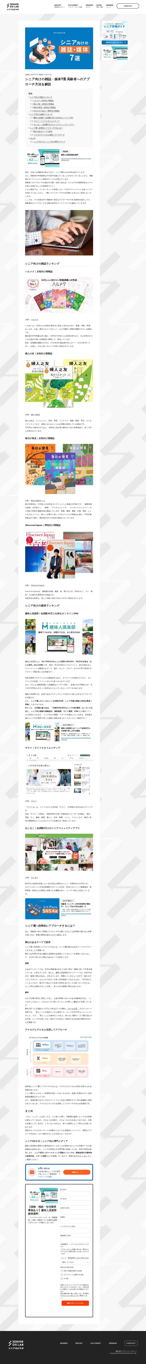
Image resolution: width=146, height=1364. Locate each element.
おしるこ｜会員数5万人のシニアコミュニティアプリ (54, 125)
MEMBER (64, 1343)
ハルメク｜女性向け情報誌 (43, 101)
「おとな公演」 (72, 1009)
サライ (33, 801)
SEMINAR (113, 1343)
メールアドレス (67, 1226)
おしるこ (34, 878)
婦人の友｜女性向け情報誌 (43, 104)
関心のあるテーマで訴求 (42, 131)
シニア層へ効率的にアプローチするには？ (46, 128)
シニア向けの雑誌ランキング (41, 97)
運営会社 (119, 1351)
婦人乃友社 (35, 415)
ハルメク (34, 320)
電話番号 (65, 1235)
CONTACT (128, 6)
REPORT (79, 1343)
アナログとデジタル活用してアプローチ (49, 135)
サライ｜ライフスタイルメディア (47, 121)
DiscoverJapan (37, 585)
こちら (84, 1156)
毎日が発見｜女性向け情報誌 (44, 107)
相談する (75, 1172)
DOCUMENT (96, 1343)
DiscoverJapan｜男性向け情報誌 (46, 111)
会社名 (64, 1208)
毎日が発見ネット (38, 501)
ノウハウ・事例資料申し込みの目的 (74, 1258)
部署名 (62, 1217)
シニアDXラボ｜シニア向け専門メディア (49, 142)
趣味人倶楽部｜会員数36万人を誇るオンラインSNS (53, 118)
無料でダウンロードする (75, 1303)
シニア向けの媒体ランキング (41, 114)
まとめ (32, 138)
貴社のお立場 (67, 1267)
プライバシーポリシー (69, 1296)
